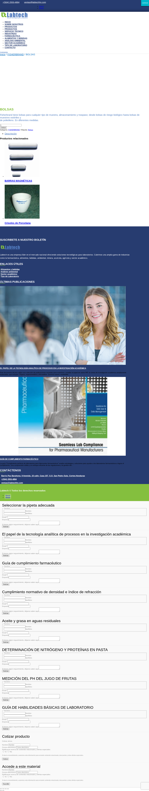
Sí (6, 752)
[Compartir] (6, 788)
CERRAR (145, 3)
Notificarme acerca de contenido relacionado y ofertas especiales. (26, 749)
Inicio (8, 22)
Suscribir (6, 784)
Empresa (5, 520)
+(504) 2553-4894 (11, 2)
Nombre (28, 511)
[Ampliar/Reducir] (1, 788)
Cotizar (3, 128)
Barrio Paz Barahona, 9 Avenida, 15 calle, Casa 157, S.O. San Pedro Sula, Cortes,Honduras (43, 476)
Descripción (11, 133)
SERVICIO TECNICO (14, 31)
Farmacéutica (12, 36)
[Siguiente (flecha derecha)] (3, 790)
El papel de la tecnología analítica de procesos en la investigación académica (43, 368)
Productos (11, 27)
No (10, 752)
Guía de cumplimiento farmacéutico (19, 459)
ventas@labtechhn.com (35, 2)
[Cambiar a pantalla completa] (3, 788)
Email (4, 517)
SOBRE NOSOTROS (14, 24)
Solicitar (5, 527)
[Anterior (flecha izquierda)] (1, 790)
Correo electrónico (9, 747)
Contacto (10, 48)
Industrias (11, 34)
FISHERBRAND (15, 54)
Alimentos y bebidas (10, 269)
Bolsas (30, 130)
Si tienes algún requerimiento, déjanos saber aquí (20, 524)
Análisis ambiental (15, 41)
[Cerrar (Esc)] (8, 788)
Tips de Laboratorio (16, 45)
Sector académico (9, 274)
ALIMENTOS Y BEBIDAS (16, 38)
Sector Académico (15, 43)
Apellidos (28, 513)
